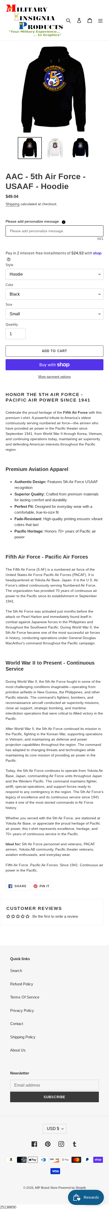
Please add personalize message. (33, 221)
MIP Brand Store (46, 1188)
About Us (18, 1050)
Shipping (13, 204)
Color (9, 285)
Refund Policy (21, 984)
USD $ (53, 1128)
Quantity (12, 324)
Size (9, 304)
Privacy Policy (22, 1010)
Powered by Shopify (72, 1188)
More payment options (54, 377)
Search (16, 970)
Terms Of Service (24, 997)
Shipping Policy (22, 1037)
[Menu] (100, 20)
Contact (16, 1023)
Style (9, 265)
